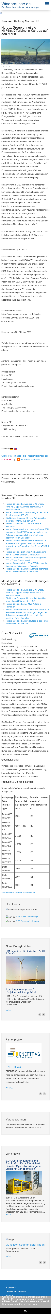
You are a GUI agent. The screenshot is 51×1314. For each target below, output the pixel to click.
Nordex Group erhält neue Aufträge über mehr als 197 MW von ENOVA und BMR (27, 570)
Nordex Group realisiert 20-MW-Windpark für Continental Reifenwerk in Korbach (26, 564)
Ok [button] (25, 1311)
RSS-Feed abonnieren (30, 459)
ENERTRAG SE (15, 1067)
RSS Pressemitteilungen (27, 920)
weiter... (9, 1010)
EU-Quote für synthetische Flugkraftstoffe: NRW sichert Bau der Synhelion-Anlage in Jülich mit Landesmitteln (23, 1164)
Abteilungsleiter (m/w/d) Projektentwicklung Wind (21, 990)
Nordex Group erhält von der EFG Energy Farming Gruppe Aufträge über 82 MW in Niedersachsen (25, 506)
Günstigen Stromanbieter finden (25, 1244)
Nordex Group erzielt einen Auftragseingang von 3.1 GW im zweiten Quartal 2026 (26, 553)
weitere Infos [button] (30, 1304)
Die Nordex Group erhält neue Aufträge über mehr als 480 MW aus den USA (26, 519)
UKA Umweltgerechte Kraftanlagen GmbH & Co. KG (25, 952)
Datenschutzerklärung (16, 1291)
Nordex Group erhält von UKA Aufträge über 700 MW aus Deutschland (26, 559)
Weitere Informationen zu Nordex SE (18, 892)
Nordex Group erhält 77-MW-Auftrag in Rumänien (23, 525)
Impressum (11, 1287)
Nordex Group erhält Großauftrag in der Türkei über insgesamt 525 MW (27, 514)
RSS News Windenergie (27, 916)
